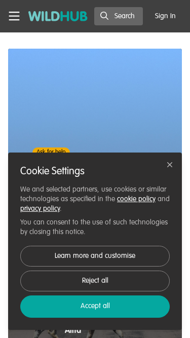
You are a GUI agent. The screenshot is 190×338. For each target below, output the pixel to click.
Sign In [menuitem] (165, 16)
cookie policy (136, 199)
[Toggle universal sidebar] (14, 16)
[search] (118, 16)
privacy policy (40, 208)
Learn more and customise (95, 255)
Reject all (95, 280)
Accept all (95, 306)
